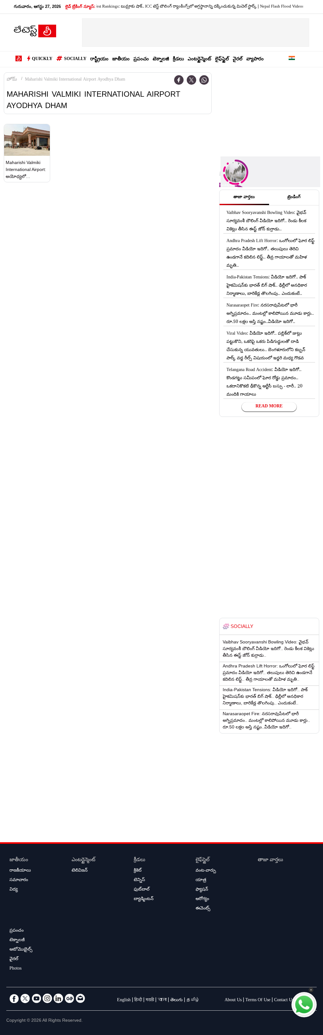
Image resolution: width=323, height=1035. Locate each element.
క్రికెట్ (138, 871)
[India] (292, 59)
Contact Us (284, 1000)
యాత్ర (201, 880)
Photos (15, 968)
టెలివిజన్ (80, 871)
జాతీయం (121, 59)
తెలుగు (176, 1000)
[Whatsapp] (204, 80)
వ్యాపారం (255, 59)
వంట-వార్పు (206, 871)
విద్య (13, 889)
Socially (75, 59)
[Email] (80, 998)
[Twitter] (191, 80)
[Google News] (69, 998)
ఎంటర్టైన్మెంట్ (199, 59)
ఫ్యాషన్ (202, 889)
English (124, 1000)
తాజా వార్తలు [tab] (244, 197)
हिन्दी (138, 1000)
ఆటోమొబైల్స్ (20, 950)
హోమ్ (12, 79)
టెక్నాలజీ (161, 59)
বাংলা (162, 1000)
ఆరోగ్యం (202, 899)
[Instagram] (47, 998)
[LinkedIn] (58, 998)
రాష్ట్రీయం (99, 59)
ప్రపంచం (141, 59)
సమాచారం (18, 880)
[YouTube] (36, 998)
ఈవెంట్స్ (203, 908)
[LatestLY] (35, 33)
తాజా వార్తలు (270, 860)
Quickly (42, 59)
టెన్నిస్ (139, 880)
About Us (233, 1000)
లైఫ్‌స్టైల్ (222, 59)
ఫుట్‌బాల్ (142, 889)
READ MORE (269, 406)
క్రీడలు (178, 59)
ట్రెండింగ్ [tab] (294, 197)
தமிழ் (193, 1000)
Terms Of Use (257, 1000)
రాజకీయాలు (20, 871)
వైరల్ (238, 59)
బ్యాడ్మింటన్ (144, 899)
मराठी (150, 1000)
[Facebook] (179, 80)
